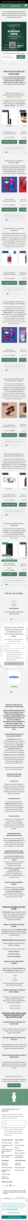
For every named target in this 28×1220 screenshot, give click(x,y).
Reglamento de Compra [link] (6, 1171)
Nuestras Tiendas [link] (20, 1153)
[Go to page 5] (15, 152)
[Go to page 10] (12, 153)
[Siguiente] (25, 619)
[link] (14, 36)
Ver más (9, 574)
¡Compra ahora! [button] (21, 56)
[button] (3, 6)
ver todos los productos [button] (14, 148)
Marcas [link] (17, 1148)
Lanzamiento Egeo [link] (7, 1143)
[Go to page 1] (6, 152)
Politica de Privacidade (12, 1209)
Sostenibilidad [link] (19, 1150)
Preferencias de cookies (14, 1212)
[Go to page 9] (22, 152)
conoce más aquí (13, 49)
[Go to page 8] (20, 152)
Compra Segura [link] (6, 1174)
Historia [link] (17, 1143)
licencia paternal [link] (19, 1145)
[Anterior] (3, 619)
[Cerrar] (26, 1201)
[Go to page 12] (16, 153)
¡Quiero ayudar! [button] (14, 1085)
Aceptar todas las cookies (14, 1217)
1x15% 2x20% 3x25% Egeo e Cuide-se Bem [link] (7, 1151)
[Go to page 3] (11, 152)
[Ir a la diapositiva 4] (17, 619)
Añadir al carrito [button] (10, 142)
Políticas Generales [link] (7, 1167)
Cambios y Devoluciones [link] (5, 1177)
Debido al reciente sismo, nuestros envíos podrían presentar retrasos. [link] (14, 2)
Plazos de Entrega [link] (20, 1167)
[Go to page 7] (18, 152)
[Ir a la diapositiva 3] (15, 619)
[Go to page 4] (13, 152)
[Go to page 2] (9, 152)
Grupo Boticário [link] (19, 1170)
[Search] (6, 6)
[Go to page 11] (14, 153)
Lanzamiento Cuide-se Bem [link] (7, 1146)
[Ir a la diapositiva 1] (11, 619)
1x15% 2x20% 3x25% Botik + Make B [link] (7, 1156)
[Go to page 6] (17, 152)
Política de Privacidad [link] (5, 1164)
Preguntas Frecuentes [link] (18, 1164)
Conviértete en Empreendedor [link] (19, 1156)
